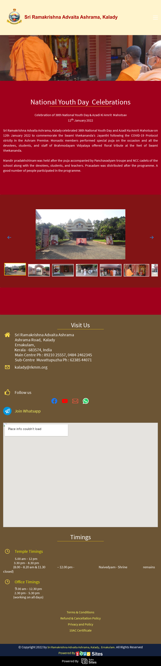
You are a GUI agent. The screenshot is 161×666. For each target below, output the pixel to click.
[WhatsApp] (86, 401)
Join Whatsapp (28, 411)
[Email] (75, 401)
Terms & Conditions (80, 612)
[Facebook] (54, 401)
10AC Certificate (80, 630)
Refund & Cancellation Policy (80, 618)
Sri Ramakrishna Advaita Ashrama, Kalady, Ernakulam (81, 647)
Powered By (67, 653)
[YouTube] (65, 401)
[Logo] (63, 17)
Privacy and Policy (80, 624)
